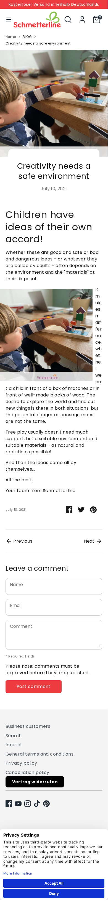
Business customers (28, 726)
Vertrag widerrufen (34, 782)
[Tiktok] (37, 803)
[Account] (82, 17)
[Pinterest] (46, 803)
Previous (22, 541)
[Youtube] (18, 803)
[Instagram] (27, 803)
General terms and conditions (39, 754)
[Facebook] (9, 803)
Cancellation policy (27, 772)
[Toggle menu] (7, 19)
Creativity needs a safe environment (38, 43)
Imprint (14, 745)
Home (11, 36)
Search (14, 735)
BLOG (27, 36)
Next (90, 541)
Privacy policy (21, 763)
